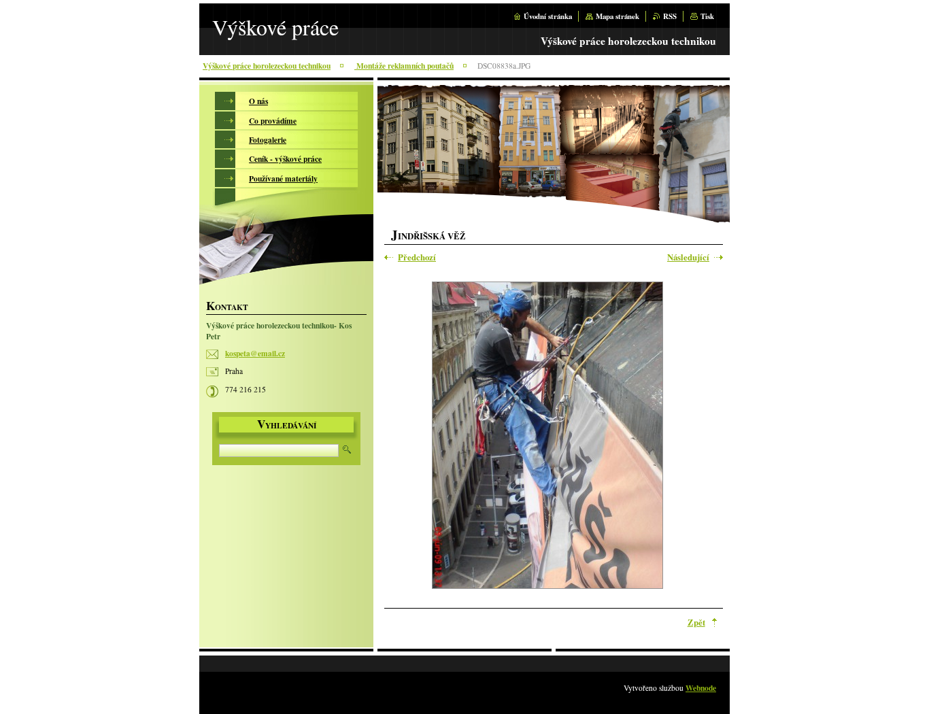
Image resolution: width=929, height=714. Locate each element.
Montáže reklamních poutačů (404, 65)
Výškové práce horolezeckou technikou (267, 65)
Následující (688, 257)
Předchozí (417, 257)
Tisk (707, 16)
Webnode (701, 688)
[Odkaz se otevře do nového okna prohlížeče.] (547, 437)
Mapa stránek (617, 16)
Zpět (696, 622)
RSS (670, 16)
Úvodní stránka (548, 16)
